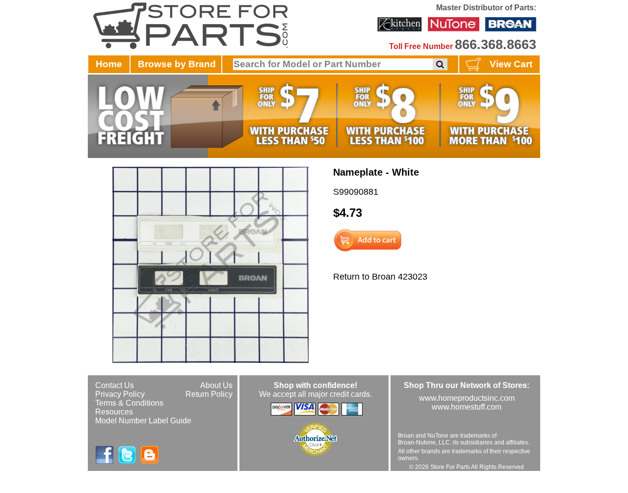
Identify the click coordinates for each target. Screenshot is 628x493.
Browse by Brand (177, 64)
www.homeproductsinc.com (467, 398)
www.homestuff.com (466, 407)
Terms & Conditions (129, 403)
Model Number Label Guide (143, 420)
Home (109, 64)
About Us (216, 385)
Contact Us (114, 385)
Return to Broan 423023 (380, 277)
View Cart (511, 64)
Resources (114, 412)
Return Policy (209, 394)
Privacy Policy (120, 394)
